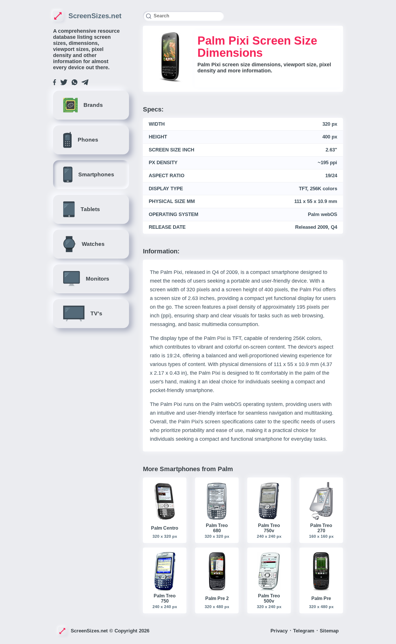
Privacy (279, 631)
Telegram (304, 631)
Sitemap (329, 631)
